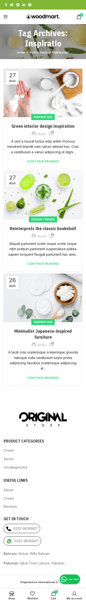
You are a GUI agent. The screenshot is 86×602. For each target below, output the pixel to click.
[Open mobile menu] (5, 17)
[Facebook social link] (6, 5)
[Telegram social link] (30, 5)
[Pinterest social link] (18, 5)
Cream (9, 450)
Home (21, 52)
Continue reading (43, 161)
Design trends (43, 219)
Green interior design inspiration (43, 126)
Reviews (10, 506)
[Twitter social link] (12, 5)
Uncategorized (15, 467)
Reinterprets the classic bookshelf (43, 228)
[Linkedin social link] (24, 5)
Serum (9, 459)
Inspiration (43, 117)
